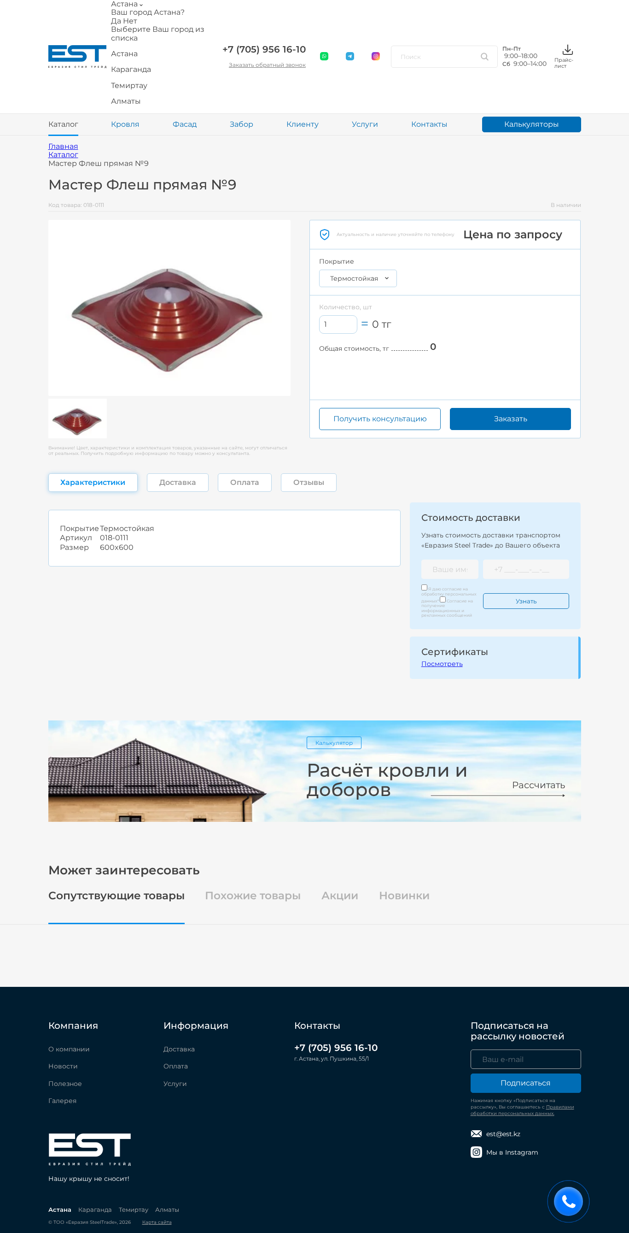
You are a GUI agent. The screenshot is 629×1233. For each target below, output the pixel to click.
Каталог (63, 124)
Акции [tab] (339, 896)
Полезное (65, 1084)
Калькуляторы (531, 124)
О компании (69, 1049)
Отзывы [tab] (308, 482)
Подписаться (526, 1083)
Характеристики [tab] (92, 482)
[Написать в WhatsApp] (324, 57)
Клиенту (302, 124)
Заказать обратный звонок (267, 64)
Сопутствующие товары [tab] (116, 896)
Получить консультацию (380, 418)
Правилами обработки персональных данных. (522, 1110)
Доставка (179, 1049)
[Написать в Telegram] (350, 57)
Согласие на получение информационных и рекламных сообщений (447, 608)
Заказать (510, 418)
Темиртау (133, 1209)
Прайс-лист (563, 63)
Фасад (185, 124)
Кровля (125, 124)
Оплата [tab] (244, 482)
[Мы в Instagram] (376, 57)
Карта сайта (157, 1222)
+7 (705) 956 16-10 (264, 49)
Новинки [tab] (404, 896)
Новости (63, 1066)
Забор (241, 124)
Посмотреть (442, 663)
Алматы (167, 1209)
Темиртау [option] (129, 86)
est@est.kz (503, 1134)
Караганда (95, 1209)
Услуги (365, 124)
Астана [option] (124, 54)
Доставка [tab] (177, 482)
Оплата (175, 1066)
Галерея (62, 1101)
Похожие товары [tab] (253, 896)
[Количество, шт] (338, 324)
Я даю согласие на (449, 594)
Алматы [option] (126, 101)
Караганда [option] (131, 69)
